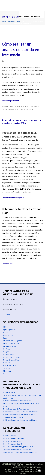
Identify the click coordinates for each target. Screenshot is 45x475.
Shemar (6, 374)
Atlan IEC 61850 (8, 335)
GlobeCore (7, 371)
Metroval (6, 362)
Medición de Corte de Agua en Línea (16, 409)
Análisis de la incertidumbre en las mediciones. (20, 420)
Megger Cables (8, 354)
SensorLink (7, 368)
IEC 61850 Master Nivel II (12, 441)
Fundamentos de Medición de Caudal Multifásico (20, 411)
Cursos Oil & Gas (9, 392)
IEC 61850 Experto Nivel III (12, 444)
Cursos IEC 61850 (9, 435)
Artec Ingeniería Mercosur (29, 17)
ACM (4, 327)
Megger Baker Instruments (12, 357)
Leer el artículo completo (13, 197)
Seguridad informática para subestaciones (18, 449)
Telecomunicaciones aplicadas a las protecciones (20, 452)
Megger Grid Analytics (11, 360)
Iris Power (7, 349)
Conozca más (7, 263)
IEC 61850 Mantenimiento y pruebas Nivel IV (19, 446)
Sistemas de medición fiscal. (13, 417)
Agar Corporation (9, 329)
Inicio (4, 22)
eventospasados (14, 22)
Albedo (5, 332)
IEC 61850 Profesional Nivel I (13, 438)
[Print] (4, 61)
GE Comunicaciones (10, 346)
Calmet (5, 338)
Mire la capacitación (11, 100)
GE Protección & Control (11, 343)
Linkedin (8, 314)
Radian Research (9, 365)
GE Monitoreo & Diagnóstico (13, 340)
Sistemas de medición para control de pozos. (19, 414)
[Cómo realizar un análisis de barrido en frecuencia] (22, 33)
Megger (6, 351)
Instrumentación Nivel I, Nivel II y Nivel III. (17, 400)
